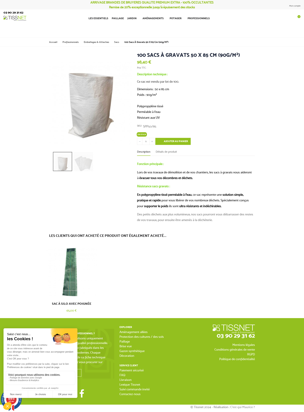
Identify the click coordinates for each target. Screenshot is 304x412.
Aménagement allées (133, 332)
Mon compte (294, 6)
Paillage (124, 341)
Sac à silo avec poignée (71, 304)
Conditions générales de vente (234, 349)
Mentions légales (243, 345)
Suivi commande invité (134, 389)
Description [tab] (143, 151)
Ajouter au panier (175, 141)
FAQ (122, 375)
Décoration (126, 355)
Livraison (125, 380)
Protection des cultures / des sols (141, 336)
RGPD (251, 354)
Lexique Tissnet (129, 384)
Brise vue (125, 346)
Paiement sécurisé (131, 370)
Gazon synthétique (132, 351)
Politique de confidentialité (237, 359)
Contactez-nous (130, 394)
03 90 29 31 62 (236, 335)
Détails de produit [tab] (166, 151)
